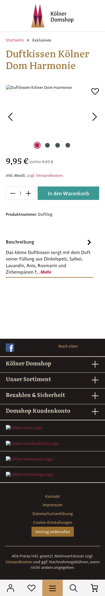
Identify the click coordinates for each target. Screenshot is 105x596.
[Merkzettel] (31, 587)
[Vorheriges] (10, 117)
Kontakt (52, 496)
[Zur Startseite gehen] (52, 16)
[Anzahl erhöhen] (28, 193)
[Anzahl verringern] (12, 193)
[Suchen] (73, 587)
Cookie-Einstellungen (52, 522)
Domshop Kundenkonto (38, 410)
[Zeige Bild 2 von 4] (47, 145)
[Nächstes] (94, 117)
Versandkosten (19, 561)
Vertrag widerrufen (52, 531)
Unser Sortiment (28, 379)
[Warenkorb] (94, 587)
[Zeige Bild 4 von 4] (67, 145)
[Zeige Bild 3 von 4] (57, 145)
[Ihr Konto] (10, 587)
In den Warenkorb (68, 193)
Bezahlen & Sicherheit (35, 394)
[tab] (49, 257)
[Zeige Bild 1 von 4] (37, 145)
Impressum (52, 504)
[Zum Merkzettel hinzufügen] (95, 91)
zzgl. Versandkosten (45, 175)
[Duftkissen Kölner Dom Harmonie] (52, 118)
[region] (52, 118)
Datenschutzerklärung (52, 513)
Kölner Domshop (28, 363)
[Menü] (52, 587)
